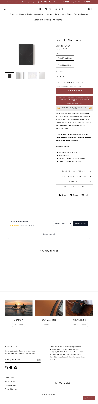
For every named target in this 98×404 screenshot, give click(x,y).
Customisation (81, 14)
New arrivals (25, 14)
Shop (13, 14)
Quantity (61, 71)
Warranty (74, 181)
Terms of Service (11, 389)
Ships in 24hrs (53, 14)
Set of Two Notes (65, 58)
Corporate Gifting (42, 20)
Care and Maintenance (74, 171)
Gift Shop (67, 14)
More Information (74, 186)
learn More (18, 324)
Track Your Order (11, 385)
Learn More (48, 324)
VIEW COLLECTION (79, 324)
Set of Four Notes (65, 65)
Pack (58, 53)
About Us (58, 20)
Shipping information (74, 176)
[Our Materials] (49, 308)
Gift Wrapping (71, 82)
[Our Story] (19, 308)
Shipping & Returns (11, 381)
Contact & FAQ (10, 377)
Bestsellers (39, 14)
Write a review (80, 223)
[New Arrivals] (79, 308)
